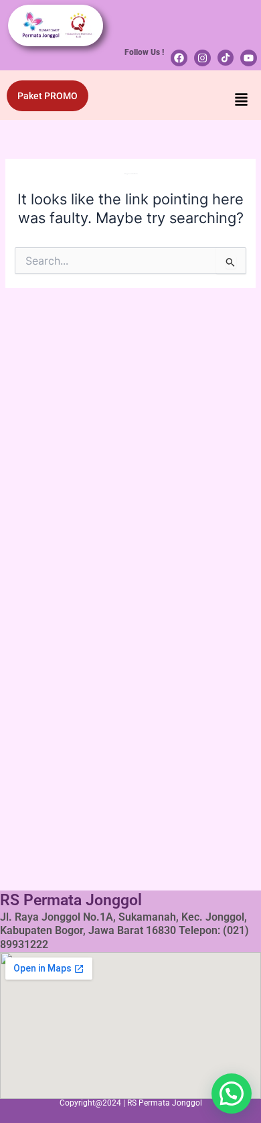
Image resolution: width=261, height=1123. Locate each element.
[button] (242, 101)
